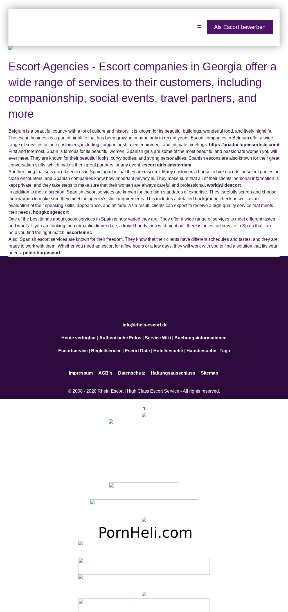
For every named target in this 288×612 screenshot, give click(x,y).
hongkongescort (51, 212)
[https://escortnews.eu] (144, 443)
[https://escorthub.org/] (144, 487)
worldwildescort (224, 185)
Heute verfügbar (78, 334)
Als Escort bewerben (240, 27)
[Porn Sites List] (144, 528)
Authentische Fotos (120, 334)
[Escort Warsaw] (144, 603)
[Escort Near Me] (144, 579)
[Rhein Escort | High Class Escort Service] (144, 290)
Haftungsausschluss (173, 369)
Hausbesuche (201, 347)
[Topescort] (144, 562)
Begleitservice (106, 347)
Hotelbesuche (168, 347)
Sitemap (209, 369)
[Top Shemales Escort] (144, 591)
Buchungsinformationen (200, 334)
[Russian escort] (144, 545)
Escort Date (137, 347)
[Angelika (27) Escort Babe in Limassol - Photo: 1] (144, 49)
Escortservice (73, 347)
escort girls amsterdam (166, 165)
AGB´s (105, 369)
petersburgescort (41, 252)
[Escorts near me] (144, 517)
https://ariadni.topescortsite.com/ (244, 144)
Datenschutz (131, 369)
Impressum (81, 369)
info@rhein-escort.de (145, 321)
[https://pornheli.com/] (144, 504)
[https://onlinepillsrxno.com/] (144, 412)
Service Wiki (158, 334)
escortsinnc (79, 232)
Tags (225, 347)
